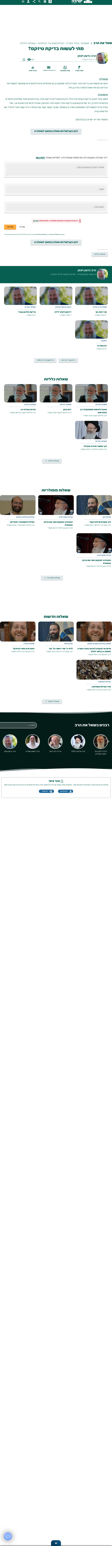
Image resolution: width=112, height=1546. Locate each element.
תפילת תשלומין (104, 682)
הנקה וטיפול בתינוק (63, 307)
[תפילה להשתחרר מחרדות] (18, 512)
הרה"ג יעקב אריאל (66, 528)
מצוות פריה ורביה (100, 307)
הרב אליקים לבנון (100, 416)
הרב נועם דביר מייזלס (103, 525)
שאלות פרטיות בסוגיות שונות (99, 644)
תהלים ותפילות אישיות (25, 517)
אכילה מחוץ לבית (66, 517)
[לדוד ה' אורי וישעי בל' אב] (56, 639)
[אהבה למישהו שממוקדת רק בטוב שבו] (91, 402)
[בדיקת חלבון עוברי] (20, 303)
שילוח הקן (107, 517)
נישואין (104, 341)
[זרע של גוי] (91, 337)
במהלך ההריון (30, 307)
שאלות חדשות (56, 616)
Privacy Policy (42, 234)
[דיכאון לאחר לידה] (56, 303)
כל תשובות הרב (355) (45, 360)
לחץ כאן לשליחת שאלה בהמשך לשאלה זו (56, 131)
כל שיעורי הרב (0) (68, 360)
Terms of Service (55, 234)
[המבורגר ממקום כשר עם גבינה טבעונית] (56, 514)
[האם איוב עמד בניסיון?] (18, 639)
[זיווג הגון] (56, 401)
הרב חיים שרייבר (105, 655)
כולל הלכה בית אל (104, 690)
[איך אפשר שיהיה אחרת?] (91, 438)
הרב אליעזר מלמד (100, 449)
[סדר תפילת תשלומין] (94, 677)
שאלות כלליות (99, 254)
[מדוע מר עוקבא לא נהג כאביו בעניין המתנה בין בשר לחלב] (94, 641)
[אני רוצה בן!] (91, 303)
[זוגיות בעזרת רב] (20, 401)
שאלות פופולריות (56, 490)
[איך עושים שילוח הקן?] (94, 512)
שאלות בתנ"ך (28, 644)
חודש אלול (68, 644)
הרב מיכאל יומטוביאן (26, 525)
